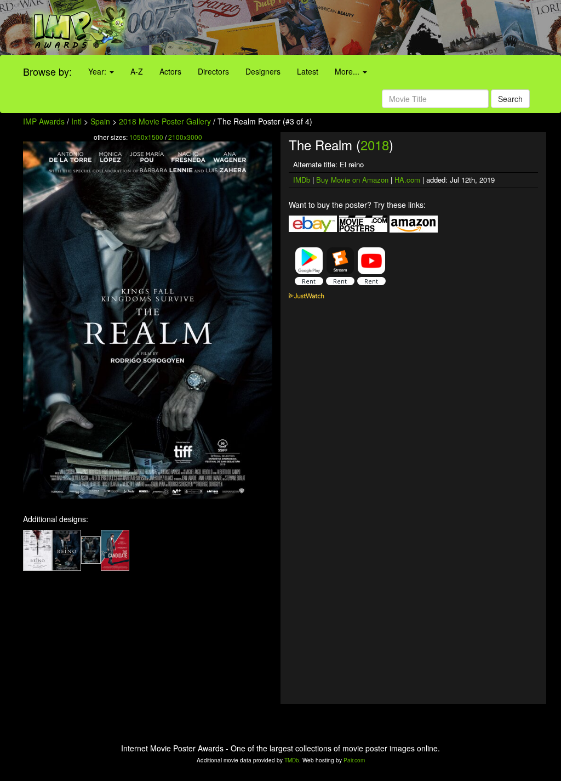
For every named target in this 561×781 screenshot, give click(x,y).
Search (510, 98)
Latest (307, 71)
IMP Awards (44, 121)
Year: (98, 71)
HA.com (407, 179)
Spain (100, 121)
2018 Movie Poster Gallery (165, 121)
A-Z (136, 71)
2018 (374, 144)
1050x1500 (146, 137)
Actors (170, 71)
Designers (262, 71)
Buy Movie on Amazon (352, 179)
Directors (213, 71)
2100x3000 (185, 137)
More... (348, 71)
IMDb (301, 179)
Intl (76, 121)
